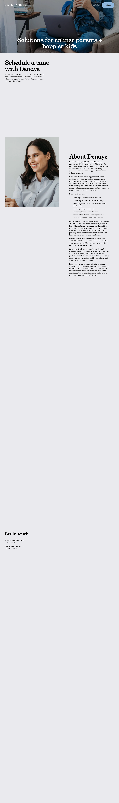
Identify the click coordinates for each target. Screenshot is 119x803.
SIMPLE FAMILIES (15, 5)
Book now (108, 5)
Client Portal (95, 5)
